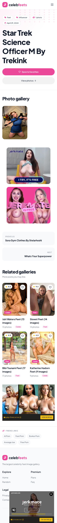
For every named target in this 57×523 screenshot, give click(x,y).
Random (6, 482)
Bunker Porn (34, 436)
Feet (9, 17)
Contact (6, 499)
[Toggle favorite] (22, 287)
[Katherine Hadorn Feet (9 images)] (42, 348)
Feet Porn (19, 436)
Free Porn (24, 442)
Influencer (23, 17)
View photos (27, 80)
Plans (33, 477)
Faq (32, 482)
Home (5, 477)
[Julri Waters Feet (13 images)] (14, 299)
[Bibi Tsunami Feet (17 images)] (14, 348)
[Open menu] (52, 4)
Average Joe (9, 442)
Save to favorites (30, 71)
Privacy (5, 495)
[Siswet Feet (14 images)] (42, 299)
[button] (14, 122)
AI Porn (7, 436)
